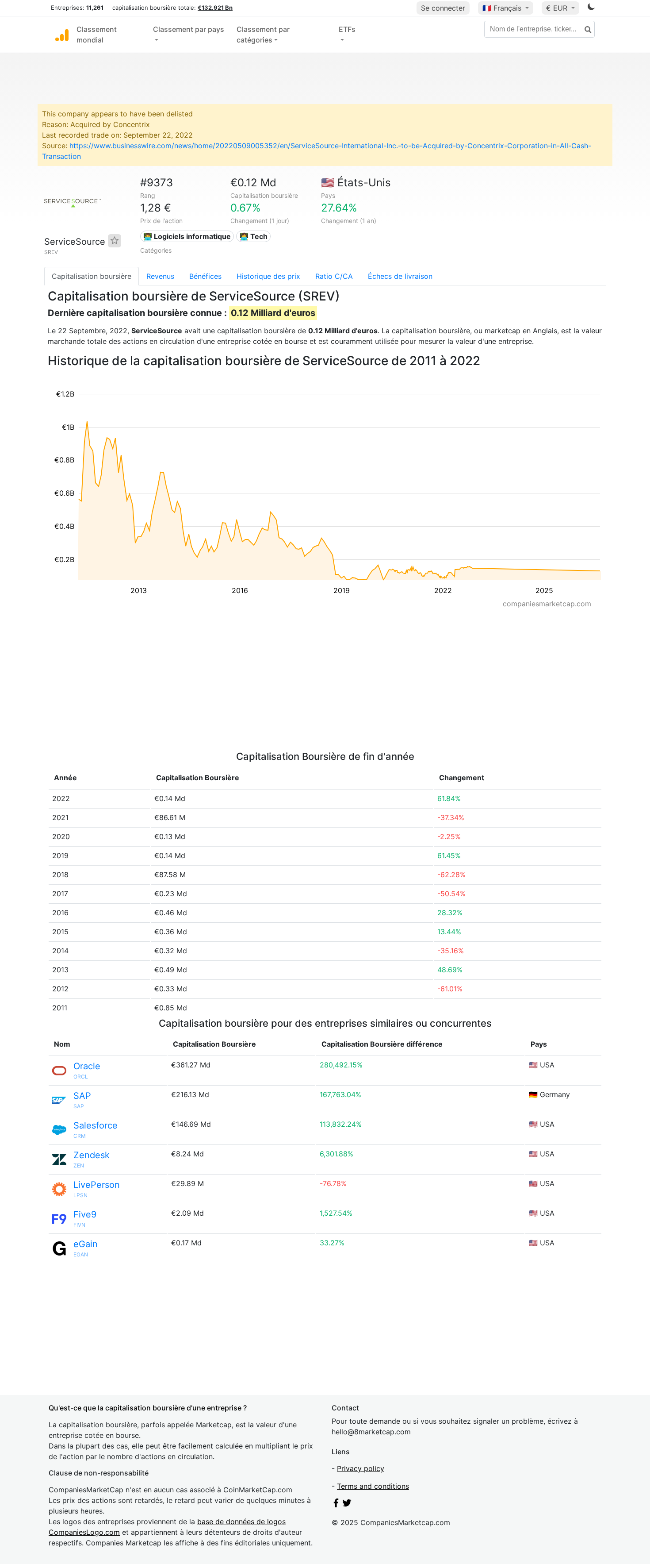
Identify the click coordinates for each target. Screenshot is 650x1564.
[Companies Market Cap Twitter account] (347, 1504)
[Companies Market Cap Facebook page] (336, 1504)
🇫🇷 (501, 8)
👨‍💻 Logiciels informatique (187, 236)
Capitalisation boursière (91, 276)
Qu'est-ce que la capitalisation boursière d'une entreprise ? (148, 1407)
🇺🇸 (356, 182)
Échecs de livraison (400, 276)
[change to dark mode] (591, 8)
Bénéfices (205, 276)
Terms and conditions (373, 1486)
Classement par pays (188, 29)
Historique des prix (268, 276)
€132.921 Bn (215, 7)
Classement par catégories (263, 34)
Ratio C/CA (334, 276)
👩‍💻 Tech (254, 236)
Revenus (160, 276)
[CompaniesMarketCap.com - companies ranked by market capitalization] (62, 34)
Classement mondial (96, 34)
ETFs (347, 29)
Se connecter (443, 8)
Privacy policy (360, 1468)
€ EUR (558, 8)
